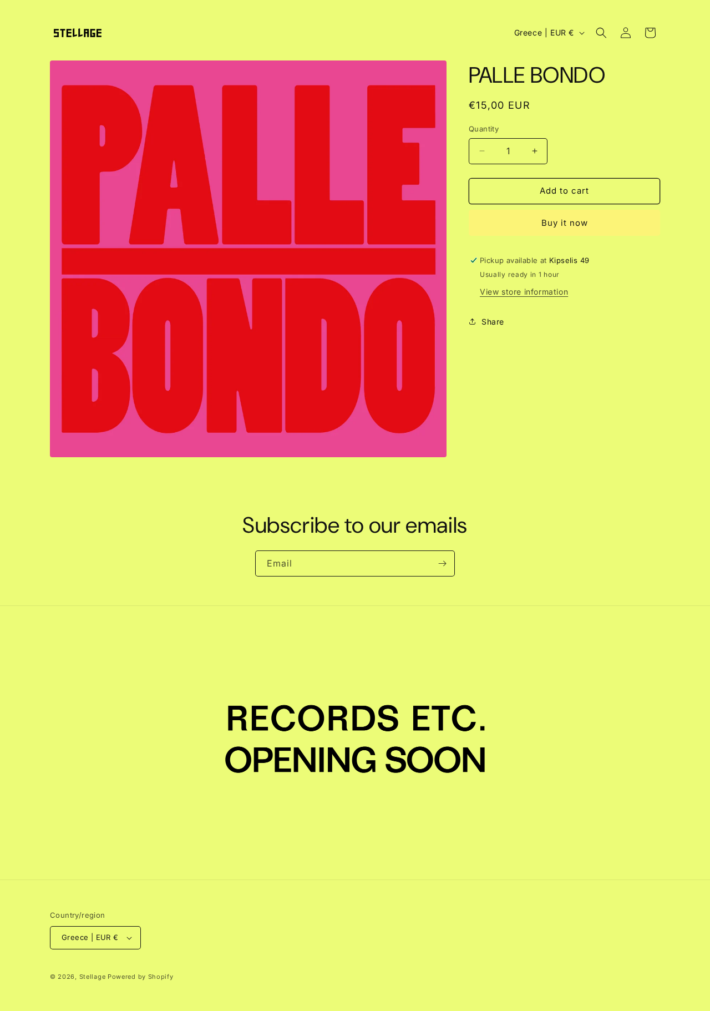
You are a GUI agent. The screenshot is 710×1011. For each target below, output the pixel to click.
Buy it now (564, 223)
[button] (601, 33)
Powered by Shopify (141, 976)
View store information (524, 291)
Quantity (484, 128)
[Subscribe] (442, 563)
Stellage (92, 976)
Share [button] (492, 321)
